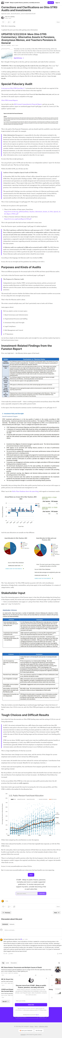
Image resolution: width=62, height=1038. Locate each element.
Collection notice (43, 1026)
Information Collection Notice (30, 1010)
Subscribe (50, 2)
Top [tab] (3, 963)
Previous (7, 912)
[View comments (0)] (19, 975)
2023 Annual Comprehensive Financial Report (28, 104)
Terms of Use (39, 1008)
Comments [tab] (5, 924)
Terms (36, 1026)
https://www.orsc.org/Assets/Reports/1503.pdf (17, 219)
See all (5, 1001)
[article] (31, 971)
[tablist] (8, 924)
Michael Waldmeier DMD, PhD (12, 939)
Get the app (39, 1030)
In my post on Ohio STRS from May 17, (13, 88)
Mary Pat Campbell (10, 16)
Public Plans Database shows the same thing (25, 491)
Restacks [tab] (12, 924)
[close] (46, 978)
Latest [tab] (7, 963)
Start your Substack (26, 1030)
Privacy (32, 1026)
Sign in (58, 2)
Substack (23, 1034)
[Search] (59, 963)
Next (55, 912)
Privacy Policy (43, 1010)
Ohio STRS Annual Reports (9, 100)
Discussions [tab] (14, 963)
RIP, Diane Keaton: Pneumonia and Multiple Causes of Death (21, 967)
